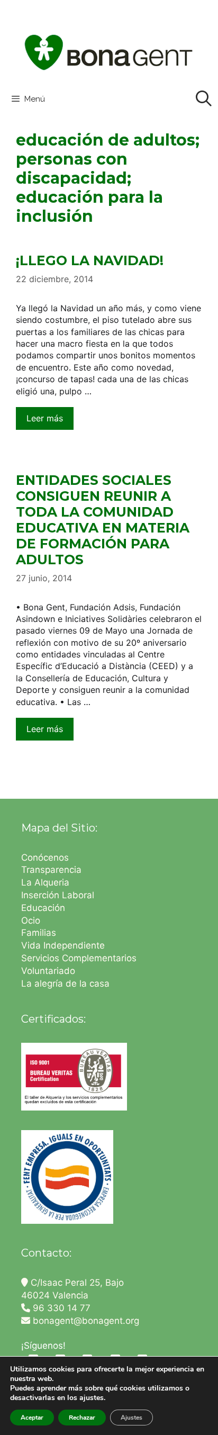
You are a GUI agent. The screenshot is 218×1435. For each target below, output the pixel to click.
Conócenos (45, 857)
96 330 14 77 (60, 1308)
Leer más (44, 418)
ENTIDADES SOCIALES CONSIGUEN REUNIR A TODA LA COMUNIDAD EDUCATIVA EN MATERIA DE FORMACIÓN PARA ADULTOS (102, 519)
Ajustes (131, 1417)
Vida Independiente (63, 945)
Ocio (30, 920)
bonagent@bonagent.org (84, 1320)
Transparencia (52, 869)
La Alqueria (46, 882)
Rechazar (82, 1417)
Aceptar (32, 1417)
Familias (38, 932)
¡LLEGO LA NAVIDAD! (90, 260)
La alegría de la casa (65, 983)
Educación (44, 907)
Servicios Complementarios (79, 958)
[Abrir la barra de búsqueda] (203, 99)
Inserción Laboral (57, 895)
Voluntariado (48, 970)
